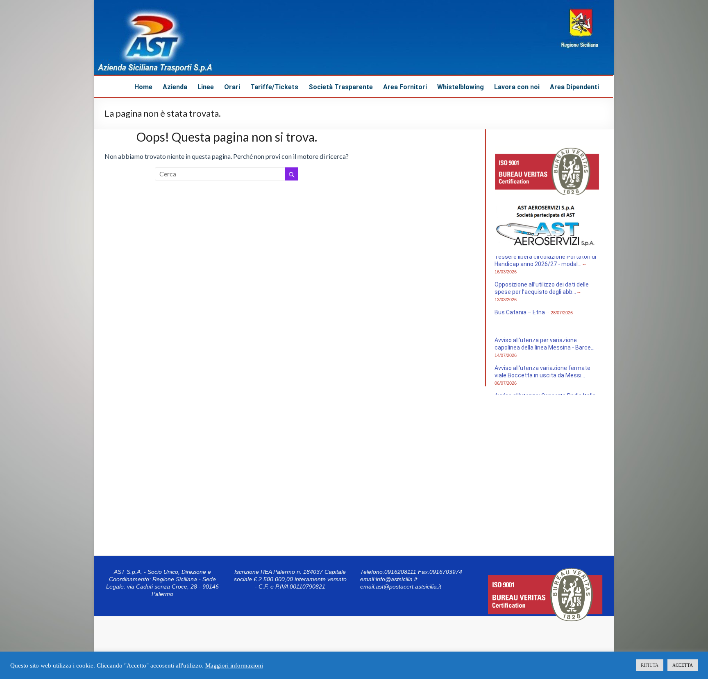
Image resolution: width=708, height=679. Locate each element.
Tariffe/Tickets (274, 87)
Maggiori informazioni (234, 665)
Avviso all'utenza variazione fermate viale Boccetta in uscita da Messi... (542, 376)
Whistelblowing (460, 87)
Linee (205, 87)
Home (143, 87)
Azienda (175, 87)
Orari (232, 87)
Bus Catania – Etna (520, 317)
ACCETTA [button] (682, 665)
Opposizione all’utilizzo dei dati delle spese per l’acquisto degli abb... (542, 293)
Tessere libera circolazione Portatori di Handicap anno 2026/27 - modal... (545, 265)
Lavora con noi (517, 87)
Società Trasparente (341, 87)
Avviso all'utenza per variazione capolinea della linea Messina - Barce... (545, 348)
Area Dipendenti (574, 87)
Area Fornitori (405, 87)
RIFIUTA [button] (649, 665)
